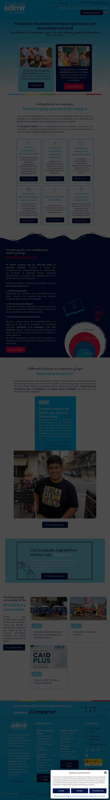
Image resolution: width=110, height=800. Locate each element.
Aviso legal (101, 796)
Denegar (80, 791)
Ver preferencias (98, 791)
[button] (105, 773)
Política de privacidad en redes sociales (84, 796)
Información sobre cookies (62, 796)
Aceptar (61, 791)
